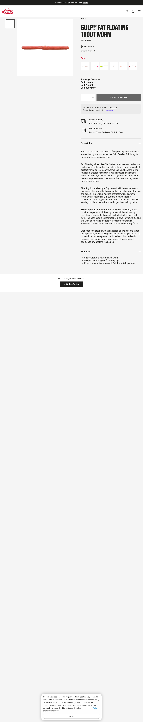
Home (83, 18)
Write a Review (74, 285)
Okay (71, 716)
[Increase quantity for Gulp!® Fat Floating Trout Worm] (92, 97)
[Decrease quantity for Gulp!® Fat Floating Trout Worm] (83, 97)
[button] (88, 50)
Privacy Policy (92, 708)
